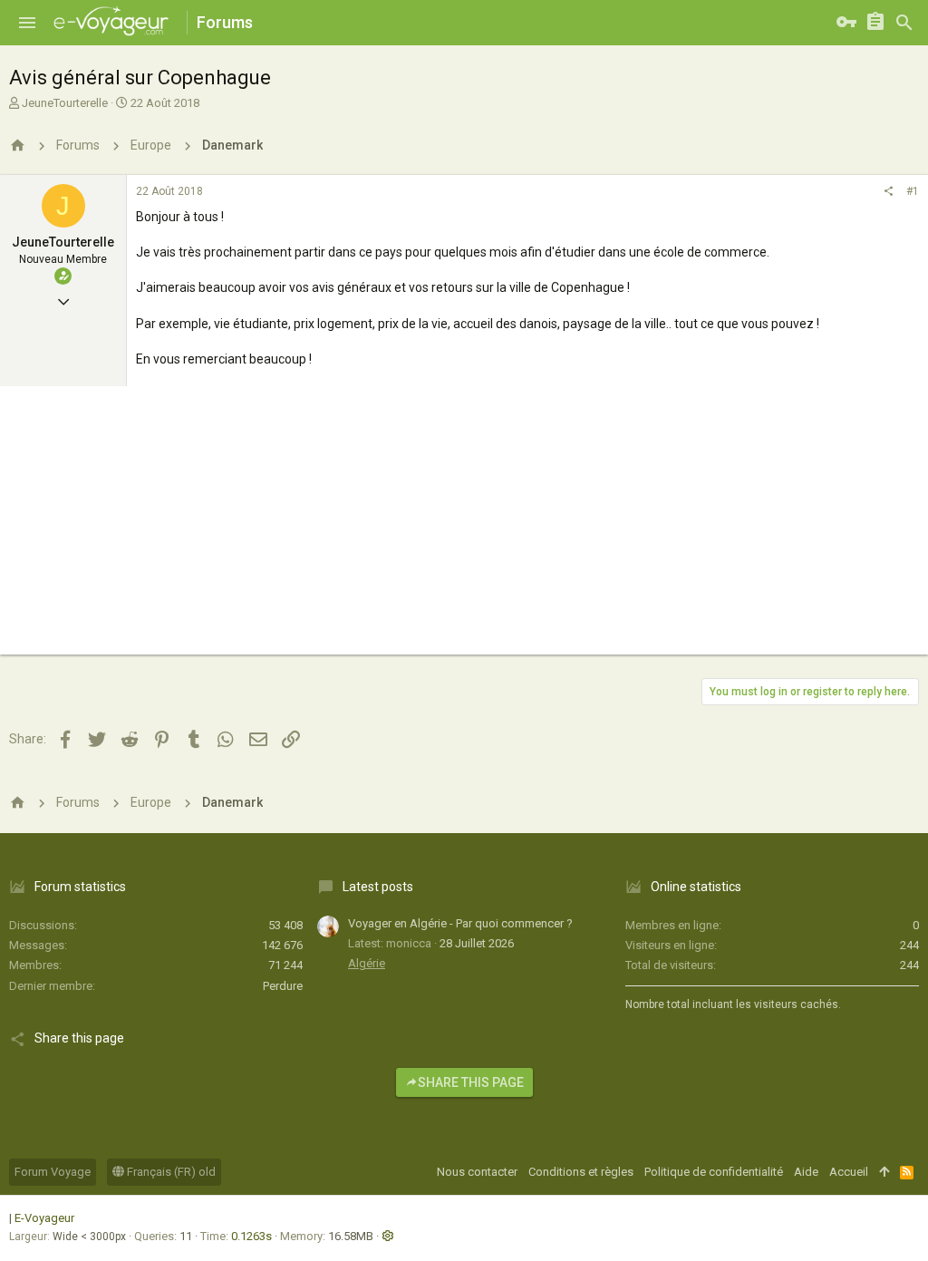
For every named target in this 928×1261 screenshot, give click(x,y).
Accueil (848, 1172)
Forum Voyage (52, 1172)
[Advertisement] (464, 528)
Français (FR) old (170, 1172)
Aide (806, 1172)
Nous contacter (477, 1172)
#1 (912, 191)
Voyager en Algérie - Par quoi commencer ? (460, 923)
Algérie (366, 963)
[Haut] (884, 1172)
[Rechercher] (904, 22)
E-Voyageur (44, 1218)
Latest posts (378, 886)
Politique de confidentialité (713, 1172)
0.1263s (251, 1236)
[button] (27, 23)
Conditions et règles (580, 1172)
